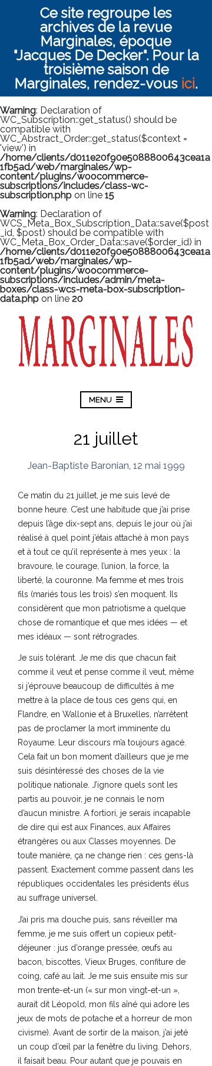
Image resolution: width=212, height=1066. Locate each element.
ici (188, 83)
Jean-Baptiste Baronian (78, 465)
